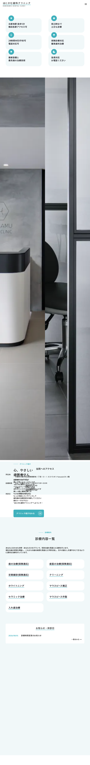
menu (85, 4)
